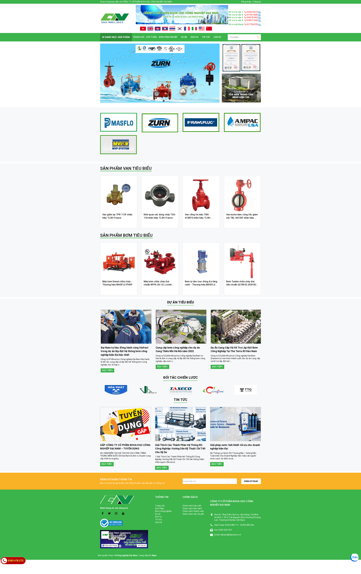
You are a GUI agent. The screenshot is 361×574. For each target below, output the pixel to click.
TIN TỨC (180, 400)
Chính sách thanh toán (193, 511)
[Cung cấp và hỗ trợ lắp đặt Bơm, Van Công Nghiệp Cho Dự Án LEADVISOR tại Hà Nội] (180, 327)
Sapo (154, 555)
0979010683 (252, 15)
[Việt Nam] (143, 29)
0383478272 (252, 12)
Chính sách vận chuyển (193, 514)
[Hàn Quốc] (180, 29)
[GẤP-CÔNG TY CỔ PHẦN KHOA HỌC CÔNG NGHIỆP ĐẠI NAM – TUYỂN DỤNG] (125, 424)
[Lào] (165, 29)
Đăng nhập (246, 2)
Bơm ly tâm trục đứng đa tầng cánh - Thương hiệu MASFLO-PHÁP (201, 284)
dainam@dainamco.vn (230, 535)
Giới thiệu (151, 37)
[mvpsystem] (118, 144)
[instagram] (116, 513)
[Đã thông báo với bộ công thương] (125, 523)
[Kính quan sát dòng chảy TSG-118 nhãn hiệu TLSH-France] (160, 195)
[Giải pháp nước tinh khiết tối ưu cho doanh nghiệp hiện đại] (235, 424)
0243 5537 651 (225, 530)
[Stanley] (115, 390)
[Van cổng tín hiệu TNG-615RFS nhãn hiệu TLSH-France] (201, 195)
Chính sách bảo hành (192, 508)
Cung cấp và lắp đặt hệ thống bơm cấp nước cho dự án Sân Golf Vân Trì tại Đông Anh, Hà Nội (234, 351)
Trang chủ (138, 37)
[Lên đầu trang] (357, 428)
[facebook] (102, 513)
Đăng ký (257, 2)
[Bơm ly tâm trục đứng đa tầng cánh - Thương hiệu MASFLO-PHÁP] (201, 262)
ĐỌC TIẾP (106, 367)
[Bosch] (180, 390)
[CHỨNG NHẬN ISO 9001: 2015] (241, 57)
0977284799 (252, 24)
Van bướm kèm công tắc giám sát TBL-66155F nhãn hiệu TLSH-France (242, 217)
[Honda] (212, 390)
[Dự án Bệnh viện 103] (241, 88)
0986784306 (252, 17)
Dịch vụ (195, 37)
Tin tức (206, 37)
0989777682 (252, 20)
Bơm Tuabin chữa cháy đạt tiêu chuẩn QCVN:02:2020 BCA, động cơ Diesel (242, 284)
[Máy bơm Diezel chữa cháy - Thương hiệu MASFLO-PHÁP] (118, 262)
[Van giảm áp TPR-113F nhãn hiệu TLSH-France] (118, 195)
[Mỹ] (202, 29)
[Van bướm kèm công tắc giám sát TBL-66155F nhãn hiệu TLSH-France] (242, 195)
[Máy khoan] (160, 74)
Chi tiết (119, 223)
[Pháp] (187, 29)
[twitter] (109, 513)
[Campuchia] (158, 29)
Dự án (184, 37)
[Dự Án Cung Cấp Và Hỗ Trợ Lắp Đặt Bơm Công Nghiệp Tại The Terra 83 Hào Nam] (125, 327)
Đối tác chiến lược (180, 378)
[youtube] (123, 513)
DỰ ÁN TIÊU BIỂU (180, 302)
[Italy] (194, 29)
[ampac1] (242, 122)
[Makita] (148, 390)
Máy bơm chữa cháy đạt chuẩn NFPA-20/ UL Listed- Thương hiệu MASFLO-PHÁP (159, 284)
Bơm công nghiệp (168, 37)
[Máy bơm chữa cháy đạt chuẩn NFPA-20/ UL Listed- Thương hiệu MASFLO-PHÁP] (160, 262)
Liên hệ (217, 37)
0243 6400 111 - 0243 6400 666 (239, 525)
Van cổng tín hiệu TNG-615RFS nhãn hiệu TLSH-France (198, 217)
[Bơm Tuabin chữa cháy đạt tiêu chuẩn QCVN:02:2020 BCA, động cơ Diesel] (242, 262)
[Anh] (150, 29)
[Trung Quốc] (209, 29)
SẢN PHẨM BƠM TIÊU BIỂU (126, 235)
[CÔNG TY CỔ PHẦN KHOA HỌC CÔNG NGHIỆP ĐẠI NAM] (114, 18)
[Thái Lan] (172, 29)
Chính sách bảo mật (192, 506)
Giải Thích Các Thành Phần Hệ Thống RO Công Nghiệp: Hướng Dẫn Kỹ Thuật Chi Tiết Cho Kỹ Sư (180, 449)
